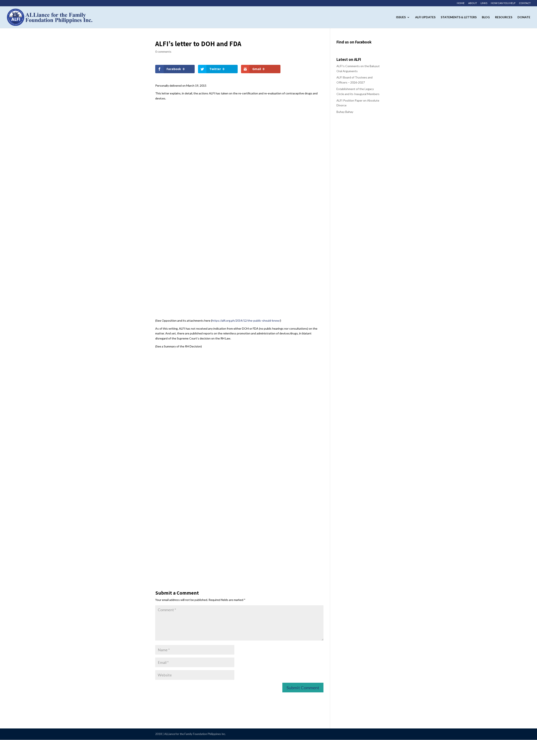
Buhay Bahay (344, 112)
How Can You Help (503, 3)
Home (461, 3)
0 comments (163, 51)
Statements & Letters (459, 17)
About (472, 3)
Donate (523, 17)
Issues (401, 17)
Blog (486, 17)
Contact (525, 3)
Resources (503, 17)
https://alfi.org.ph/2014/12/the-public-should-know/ (246, 320)
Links (484, 3)
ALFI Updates (425, 17)
